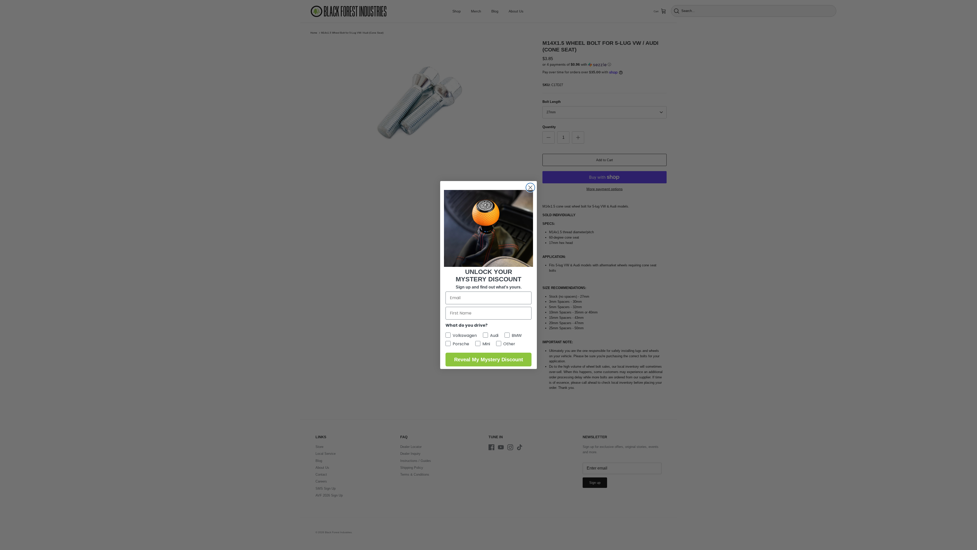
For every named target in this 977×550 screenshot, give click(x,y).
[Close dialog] (530, 187)
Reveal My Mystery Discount (488, 359)
